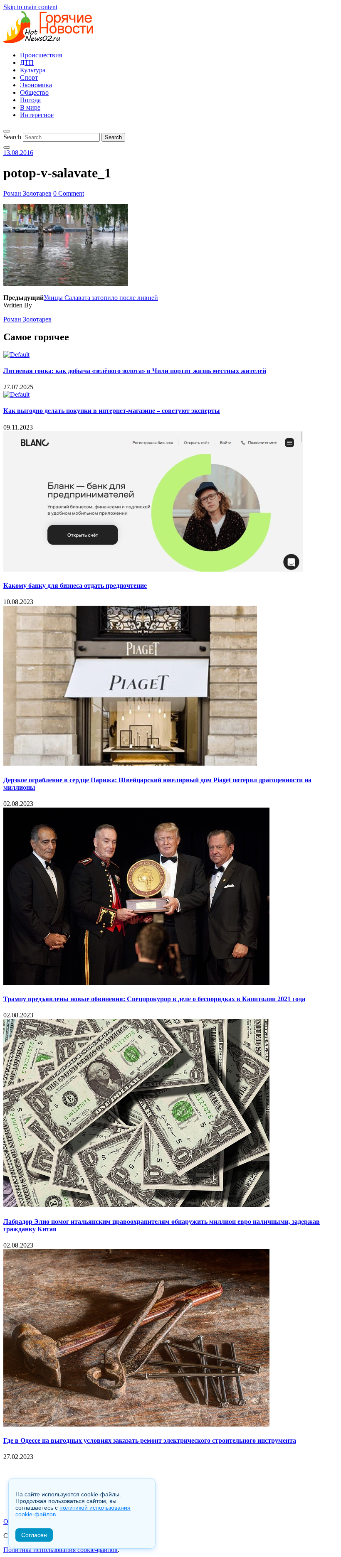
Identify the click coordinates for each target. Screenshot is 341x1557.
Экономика (36, 84)
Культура (32, 70)
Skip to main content (30, 6)
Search (12, 136)
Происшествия (41, 55)
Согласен (34, 1535)
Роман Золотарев (27, 193)
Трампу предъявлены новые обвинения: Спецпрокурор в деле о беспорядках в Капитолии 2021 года (154, 998)
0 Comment (68, 193)
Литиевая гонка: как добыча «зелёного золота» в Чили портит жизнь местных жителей (134, 370)
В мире (30, 107)
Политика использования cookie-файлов (60, 1549)
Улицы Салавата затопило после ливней (101, 297)
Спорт (29, 77)
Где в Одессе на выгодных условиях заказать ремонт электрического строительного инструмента (149, 1440)
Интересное (37, 114)
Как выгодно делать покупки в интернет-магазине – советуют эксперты (111, 410)
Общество (34, 92)
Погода (30, 99)
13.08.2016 (18, 152)
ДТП (27, 62)
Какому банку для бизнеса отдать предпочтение (75, 585)
